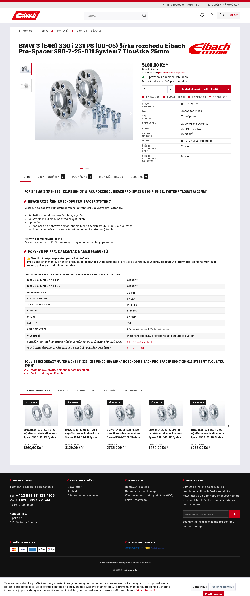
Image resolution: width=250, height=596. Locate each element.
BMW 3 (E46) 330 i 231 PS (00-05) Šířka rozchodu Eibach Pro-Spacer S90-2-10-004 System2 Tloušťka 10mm (82, 434)
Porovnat (152, 97)
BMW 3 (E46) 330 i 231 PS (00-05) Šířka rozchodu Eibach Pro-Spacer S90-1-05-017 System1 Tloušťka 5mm (40, 434)
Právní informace (136, 499)
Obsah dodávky (50, 176)
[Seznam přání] (202, 15)
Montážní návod (111, 176)
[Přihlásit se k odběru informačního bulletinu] (234, 514)
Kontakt (72, 491)
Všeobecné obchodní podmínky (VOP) (149, 495)
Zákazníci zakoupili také (76, 390)
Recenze (138, 176)
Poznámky (81, 176)
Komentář (198, 97)
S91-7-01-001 (135, 348)
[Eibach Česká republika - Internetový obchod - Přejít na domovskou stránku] (26, 15)
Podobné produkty (36, 390)
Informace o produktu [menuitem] (182, 4)
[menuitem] (116, 16)
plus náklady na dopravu (171, 72)
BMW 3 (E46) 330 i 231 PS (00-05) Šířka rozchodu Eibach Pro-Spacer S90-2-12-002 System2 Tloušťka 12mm (124, 434)
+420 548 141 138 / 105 (35, 496)
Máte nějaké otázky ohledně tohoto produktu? (60, 369)
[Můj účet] (212, 15)
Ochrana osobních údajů (141, 491)
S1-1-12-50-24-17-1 (139, 341)
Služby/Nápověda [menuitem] (224, 4)
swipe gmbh (130, 570)
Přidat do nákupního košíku (200, 89)
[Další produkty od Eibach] (210, 49)
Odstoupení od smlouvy (82, 495)
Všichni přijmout (223, 586)
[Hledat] (144, 15)
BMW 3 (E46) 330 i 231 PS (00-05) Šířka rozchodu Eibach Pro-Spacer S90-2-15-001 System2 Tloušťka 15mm (166, 434)
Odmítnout (200, 586)
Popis (26, 176)
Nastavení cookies (137, 486)
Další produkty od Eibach (47, 373)
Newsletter (74, 486)
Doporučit (219, 97)
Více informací (145, 590)
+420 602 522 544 (34, 500)
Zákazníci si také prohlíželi (123, 390)
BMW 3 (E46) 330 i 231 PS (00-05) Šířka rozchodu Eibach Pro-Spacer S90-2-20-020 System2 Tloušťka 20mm (207, 434)
